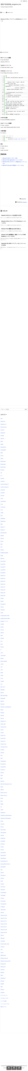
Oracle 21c (3, 741)
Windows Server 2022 (5, 961)
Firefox (2, 598)
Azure (2, 455)
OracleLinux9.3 (4, 746)
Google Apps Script (5, 615)
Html (2, 635)
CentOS (2, 478)
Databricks (3, 521)
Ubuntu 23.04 (4, 929)
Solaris (2, 846)
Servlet (2, 835)
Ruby (2, 798)
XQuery (2, 989)
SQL (2, 869)
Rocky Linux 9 (4, 795)
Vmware (2, 946)
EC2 (1, 547)
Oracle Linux (3, 744)
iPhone (2, 647)
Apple (2, 444)
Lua (1, 684)
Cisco (2, 498)
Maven (2, 692)
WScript (2, 981)
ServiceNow (3, 832)
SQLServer (3, 875)
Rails (2, 775)
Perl (1, 755)
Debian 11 (3, 527)
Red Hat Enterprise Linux (6, 784)
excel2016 (3, 569)
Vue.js (2, 952)
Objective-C (3, 721)
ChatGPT (3, 492)
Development (4, 532)
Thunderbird (3, 892)
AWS (2, 452)
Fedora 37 (3, 587)
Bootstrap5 (3, 467)
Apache (2, 438)
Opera (2, 729)
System (2, 884)
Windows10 (3, 963)
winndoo (2, 969)
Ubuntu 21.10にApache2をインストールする (12, 159)
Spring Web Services (5, 864)
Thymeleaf (3, 895)
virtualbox (3, 941)
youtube (2, 992)
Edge (2, 555)
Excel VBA (3, 564)
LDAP (2, 675)
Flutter (2, 601)
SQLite (2, 872)
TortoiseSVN (3, 903)
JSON (2, 664)
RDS (2, 778)
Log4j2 (2, 681)
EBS (1, 544)
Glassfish (3, 609)
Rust (2, 801)
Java (2, 652)
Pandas (2, 752)
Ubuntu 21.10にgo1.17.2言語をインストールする (13, 165)
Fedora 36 (3, 584)
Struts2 (2, 878)
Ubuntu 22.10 (4, 926)
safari (2, 809)
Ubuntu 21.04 (4, 918)
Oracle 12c (3, 735)
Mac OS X (3, 686)
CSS (2, 509)
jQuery (2, 658)
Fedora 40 (3, 595)
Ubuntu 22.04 (4, 923)
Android (2, 429)
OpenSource (3, 726)
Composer (3, 507)
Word (2, 975)
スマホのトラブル (4, 998)
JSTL (2, 669)
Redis (2, 786)
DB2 (2, 524)
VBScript (3, 938)
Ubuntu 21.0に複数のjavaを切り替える (11, 228)
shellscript (3, 838)
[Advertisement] (14, 37)
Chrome (2, 495)
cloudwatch (3, 501)
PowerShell (3, 766)
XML (2, 986)
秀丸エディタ (3, 1006)
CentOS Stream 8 (4, 484)
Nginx (2, 709)
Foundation (3, 604)
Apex (2, 441)
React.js (2, 781)
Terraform (3, 889)
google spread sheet (5, 618)
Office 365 (3, 724)
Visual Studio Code (5, 943)
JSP (1, 666)
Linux (2, 678)
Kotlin (2, 672)
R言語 (2, 804)
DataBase (3, 518)
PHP (2, 758)
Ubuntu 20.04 (4, 915)
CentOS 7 (3, 481)
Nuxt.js (2, 718)
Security (2, 824)
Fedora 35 (3, 581)
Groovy (2, 629)
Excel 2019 (3, 561)
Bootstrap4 (3, 464)
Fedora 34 (3, 578)
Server (2, 826)
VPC (2, 949)
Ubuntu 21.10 (10, 12)
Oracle (2, 732)
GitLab (2, 607)
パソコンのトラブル (5, 1003)
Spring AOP (3, 855)
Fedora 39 (3, 592)
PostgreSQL (3, 761)
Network (2, 704)
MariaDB (2, 689)
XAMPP (2, 983)
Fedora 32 (3, 575)
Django (2, 535)
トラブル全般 (3, 1001)
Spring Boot (3, 858)
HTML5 (2, 638)
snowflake (3, 841)
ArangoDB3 (3, 449)
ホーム (3, 12)
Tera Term (3, 886)
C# (1, 472)
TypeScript (3, 909)
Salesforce (3, 812)
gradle (2, 627)
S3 (1, 806)
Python (2, 772)
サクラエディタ (4, 995)
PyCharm (3, 769)
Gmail (2, 612)
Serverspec (3, 829)
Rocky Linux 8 (4, 792)
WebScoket (3, 955)
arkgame (25, 202)
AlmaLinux (3, 421)
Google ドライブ (4, 621)
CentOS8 (3, 489)
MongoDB (3, 698)
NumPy (2, 715)
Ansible (2, 435)
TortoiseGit (3, 901)
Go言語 (2, 624)
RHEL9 (2, 789)
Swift (2, 881)
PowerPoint (3, 764)
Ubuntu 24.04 (4, 932)
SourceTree (3, 852)
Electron (2, 558)
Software (3, 844)
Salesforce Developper (6, 818)
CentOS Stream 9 (4, 487)
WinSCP (2, 972)
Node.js (2, 712)
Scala (2, 821)
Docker (2, 538)
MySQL (2, 701)
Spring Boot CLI (4, 861)
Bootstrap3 (3, 461)
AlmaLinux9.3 (4, 427)
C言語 (2, 512)
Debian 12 (3, 529)
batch (2, 458)
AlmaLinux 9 (3, 424)
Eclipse (2, 549)
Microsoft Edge (4, 695)
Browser (2, 469)
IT (1, 649)
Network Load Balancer (6, 706)
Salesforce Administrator (6, 815)
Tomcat (2, 898)
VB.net (2, 935)
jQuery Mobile (4, 661)
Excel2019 (3, 572)
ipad (2, 644)
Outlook (2, 749)
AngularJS (3, 432)
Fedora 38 (3, 589)
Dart (2, 515)
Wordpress (3, 978)
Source (2, 849)
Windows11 (3, 966)
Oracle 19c (3, 738)
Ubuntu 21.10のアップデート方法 (10, 158)
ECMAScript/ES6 (4, 552)
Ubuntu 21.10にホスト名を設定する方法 (11, 215)
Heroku (2, 632)
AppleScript (3, 447)
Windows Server (4, 958)
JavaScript (3, 655)
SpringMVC (3, 866)
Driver (2, 541)
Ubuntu (2, 912)
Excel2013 (3, 567)
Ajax (2, 418)
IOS (1, 641)
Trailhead (3, 906)
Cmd (2, 504)
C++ (2, 475)
